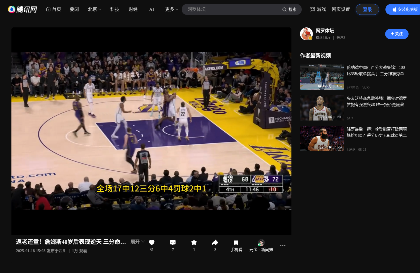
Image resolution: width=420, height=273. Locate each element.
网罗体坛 (325, 30)
